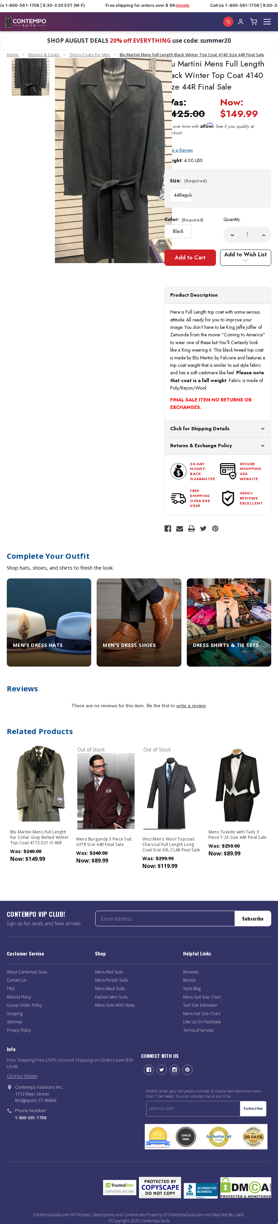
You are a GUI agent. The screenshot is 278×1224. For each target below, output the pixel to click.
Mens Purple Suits (111, 980)
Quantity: (232, 219)
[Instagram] (175, 1070)
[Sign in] (240, 21)
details (177, 5)
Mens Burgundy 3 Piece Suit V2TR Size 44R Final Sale (104, 841)
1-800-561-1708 (30, 1117)
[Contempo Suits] (25, 22)
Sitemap (14, 1022)
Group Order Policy (24, 1005)
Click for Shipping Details (200, 428)
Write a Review (178, 150)
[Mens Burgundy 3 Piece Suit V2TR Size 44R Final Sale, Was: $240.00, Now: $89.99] (106, 791)
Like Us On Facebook (202, 1022)
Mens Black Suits (110, 988)
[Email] (179, 528)
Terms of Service (198, 1030)
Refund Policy (19, 997)
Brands (189, 980)
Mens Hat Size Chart (201, 1013)
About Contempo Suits (27, 972)
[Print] (191, 528)
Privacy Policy (19, 1030)
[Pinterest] (215, 528)
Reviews (190, 972)
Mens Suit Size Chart (202, 997)
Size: (188, 180)
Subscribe (252, 918)
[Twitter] (203, 528)
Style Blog (192, 988)
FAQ (11, 988)
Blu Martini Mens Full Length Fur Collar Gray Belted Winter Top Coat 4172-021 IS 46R (39, 837)
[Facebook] (167, 528)
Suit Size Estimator (200, 1005)
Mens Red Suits (109, 972)
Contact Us (16, 980)
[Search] (228, 22)
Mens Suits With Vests (115, 1005)
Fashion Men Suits (111, 997)
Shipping (15, 1013)
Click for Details (22, 1076)
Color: (183, 219)
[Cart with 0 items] (253, 21)
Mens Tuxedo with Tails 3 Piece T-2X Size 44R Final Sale (238, 834)
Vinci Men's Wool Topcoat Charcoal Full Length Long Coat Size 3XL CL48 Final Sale (171, 844)
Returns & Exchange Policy (201, 445)
